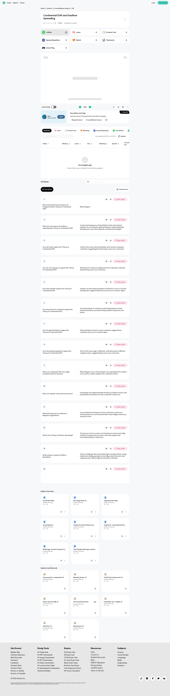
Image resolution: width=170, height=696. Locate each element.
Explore (15, 3)
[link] (54, 504)
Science (49, 8)
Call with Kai (120, 130)
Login (153, 3)
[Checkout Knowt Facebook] (153, 678)
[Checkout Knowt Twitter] (158, 678)
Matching (86, 130)
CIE (73, 8)
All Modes (47, 130)
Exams (22, 3)
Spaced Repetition (102, 130)
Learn (59, 130)
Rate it (60, 23)
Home (9, 3)
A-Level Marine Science (62, 8)
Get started (163, 3)
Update (123, 136)
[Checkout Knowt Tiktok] (141, 678)
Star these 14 (123, 189)
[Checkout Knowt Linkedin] (164, 678)
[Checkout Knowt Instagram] (147, 678)
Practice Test (72, 130)
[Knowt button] (125, 19)
